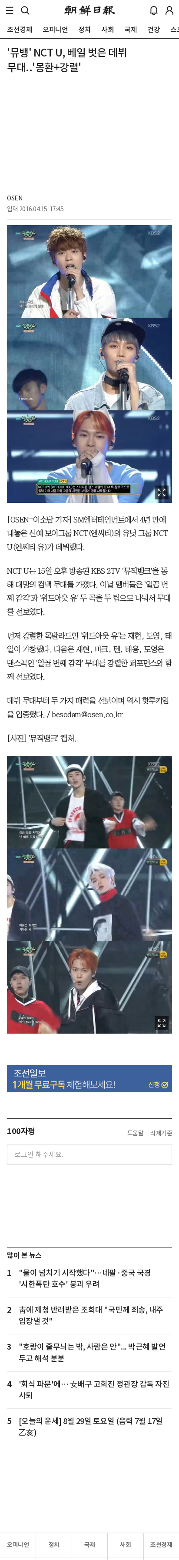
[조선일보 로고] (89, 10)
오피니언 (18, 1545)
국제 (89, 1545)
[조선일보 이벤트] (89, 1078)
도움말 (135, 1133)
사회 (125, 1545)
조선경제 (161, 1545)
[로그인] (169, 10)
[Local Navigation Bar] (9, 10)
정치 (54, 1545)
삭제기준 (161, 1133)
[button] (9, 10)
